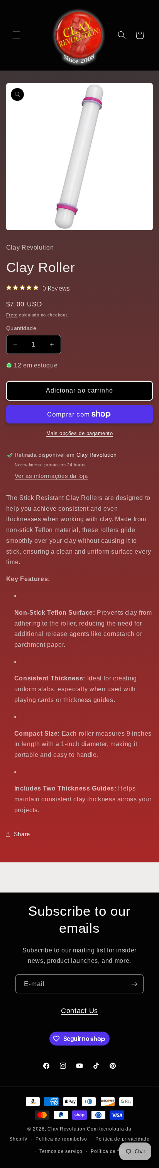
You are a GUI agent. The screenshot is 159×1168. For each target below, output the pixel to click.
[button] (16, 35)
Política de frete (109, 1151)
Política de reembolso (61, 1139)
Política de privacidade (122, 1139)
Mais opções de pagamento (79, 433)
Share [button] (22, 834)
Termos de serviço (61, 1151)
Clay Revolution (66, 1129)
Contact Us (79, 1010)
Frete (12, 315)
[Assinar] (134, 983)
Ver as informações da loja (51, 476)
